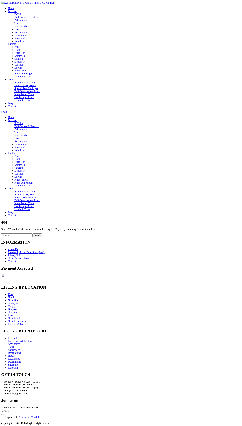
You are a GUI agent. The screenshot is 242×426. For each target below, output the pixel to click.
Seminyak (19, 55)
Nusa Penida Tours (24, 94)
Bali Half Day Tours (25, 85)
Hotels (17, 29)
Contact (12, 106)
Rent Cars (19, 41)
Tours (17, 23)
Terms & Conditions (18, 258)
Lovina (18, 67)
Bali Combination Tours (27, 91)
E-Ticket (18, 14)
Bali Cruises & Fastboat (26, 17)
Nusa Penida (21, 70)
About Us (13, 249)
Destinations (20, 35)
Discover (12, 11)
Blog (10, 103)
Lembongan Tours (24, 97)
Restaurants (20, 32)
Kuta (17, 46)
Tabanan (18, 64)
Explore (12, 44)
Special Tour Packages (26, 88)
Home (11, 8)
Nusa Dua (19, 52)
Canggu (18, 58)
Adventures (20, 20)
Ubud (17, 49)
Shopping (19, 38)
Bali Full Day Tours (24, 82)
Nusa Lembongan (23, 73)
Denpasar (19, 61)
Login (4, 111)
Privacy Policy (15, 255)
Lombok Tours (22, 100)
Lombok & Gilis (23, 76)
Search (37, 235)
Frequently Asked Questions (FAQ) (26, 252)
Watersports (20, 26)
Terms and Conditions (30, 417)
